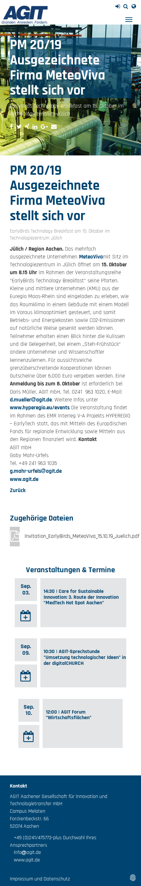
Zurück (18, 490)
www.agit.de (24, 479)
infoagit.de (25, 852)
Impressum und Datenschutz (40, 879)
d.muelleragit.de (31, 399)
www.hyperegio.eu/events (40, 407)
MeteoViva (91, 256)
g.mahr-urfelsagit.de (36, 471)
